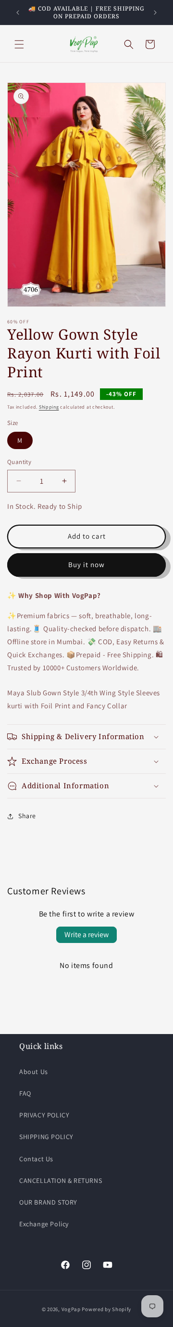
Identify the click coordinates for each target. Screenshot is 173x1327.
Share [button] (27, 815)
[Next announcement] (155, 12)
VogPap (71, 1309)
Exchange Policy (44, 1224)
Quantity (19, 462)
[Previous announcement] (17, 12)
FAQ (25, 1093)
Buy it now (86, 564)
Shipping (49, 407)
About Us (33, 1071)
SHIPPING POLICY (46, 1136)
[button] (19, 44)
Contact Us (36, 1158)
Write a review (86, 934)
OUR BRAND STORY (48, 1202)
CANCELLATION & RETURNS (60, 1180)
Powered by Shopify (106, 1309)
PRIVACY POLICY (44, 1115)
